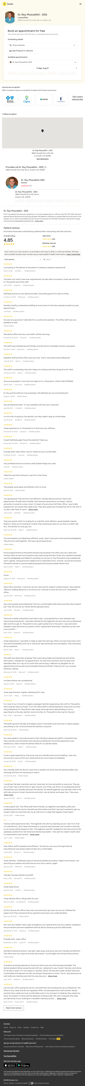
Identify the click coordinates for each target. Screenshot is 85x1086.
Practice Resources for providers (51, 1035)
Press (20, 1027)
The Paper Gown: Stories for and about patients (21, 1035)
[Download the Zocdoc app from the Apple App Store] (10, 1065)
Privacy (11, 1083)
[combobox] (42, 45)
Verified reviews (41, 1039)
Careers (26, 1027)
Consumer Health (21, 1083)
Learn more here (73, 254)
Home (6, 1027)
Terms (6, 1083)
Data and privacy (27, 1039)
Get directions (43, 159)
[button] (42, 131)
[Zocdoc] (7, 4)
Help (42, 1027)
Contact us (35, 1027)
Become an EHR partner (34, 1047)
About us (13, 1027)
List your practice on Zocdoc (14, 1047)
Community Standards (12, 1039)
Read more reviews (14, 1008)
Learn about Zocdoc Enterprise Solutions (60, 1047)
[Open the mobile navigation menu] (80, 4)
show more (39, 221)
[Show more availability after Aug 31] (76, 68)
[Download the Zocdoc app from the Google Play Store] (23, 1065)
